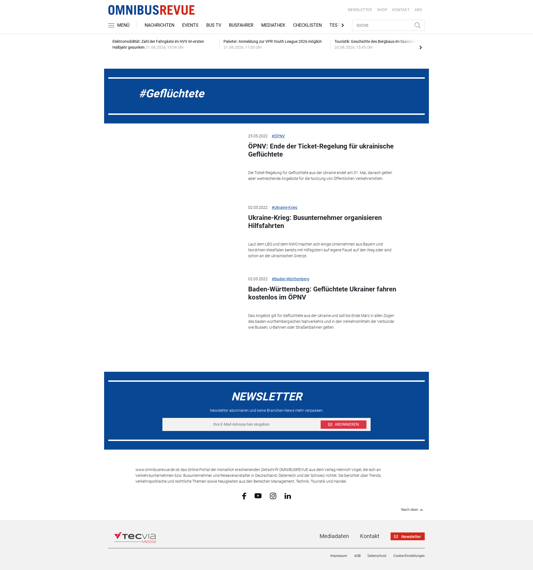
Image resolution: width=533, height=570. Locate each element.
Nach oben (409, 510)
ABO (418, 10)
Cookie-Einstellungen (409, 556)
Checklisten (307, 25)
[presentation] (420, 47)
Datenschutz (377, 556)
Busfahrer (241, 25)
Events (190, 25)
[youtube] (258, 495)
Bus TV (213, 25)
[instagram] (273, 495)
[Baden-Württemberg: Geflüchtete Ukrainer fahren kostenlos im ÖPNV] (187, 304)
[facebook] (244, 496)
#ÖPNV (278, 136)
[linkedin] (288, 495)
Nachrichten (159, 25)
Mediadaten (334, 536)
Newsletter (360, 10)
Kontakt (369, 536)
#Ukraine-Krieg (284, 207)
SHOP (382, 10)
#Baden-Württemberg (290, 279)
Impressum (338, 556)
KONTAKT (400, 10)
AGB (357, 556)
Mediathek (273, 25)
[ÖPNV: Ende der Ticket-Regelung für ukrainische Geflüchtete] (187, 161)
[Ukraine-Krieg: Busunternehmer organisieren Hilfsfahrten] (187, 232)
